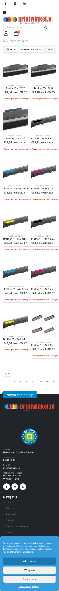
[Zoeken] (45, 27)
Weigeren (29, 570)
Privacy (35, 586)
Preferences (29, 579)
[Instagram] (15, 3)
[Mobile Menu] (5, 12)
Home (8, 502)
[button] (11, 50)
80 (47, 381)
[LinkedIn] (24, 3)
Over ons (10, 508)
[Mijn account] (6, 33)
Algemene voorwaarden (17, 526)
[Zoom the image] (29, 405)
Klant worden (12, 514)
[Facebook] (5, 3)
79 (41, 381)
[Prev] (14, 381)
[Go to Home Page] (4, 41)
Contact (9, 520)
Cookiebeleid (25, 586)
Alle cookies (29, 561)
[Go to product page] (15, 69)
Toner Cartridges (16, 85)
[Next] (53, 381)
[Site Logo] (27, 20)
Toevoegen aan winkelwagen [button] (17, 98)
